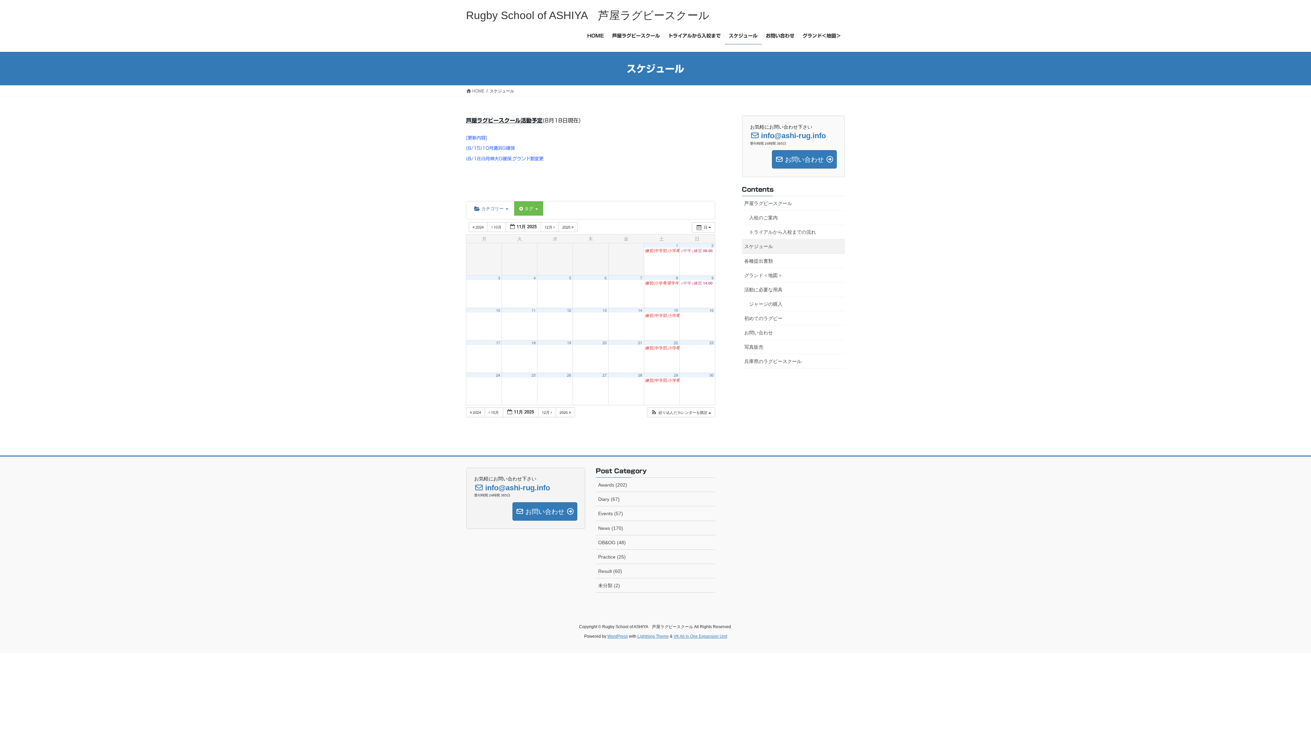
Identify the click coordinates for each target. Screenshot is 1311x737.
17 (498, 342)
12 (569, 310)
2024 (480, 227)
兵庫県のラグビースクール (773, 361)
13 (605, 310)
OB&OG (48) (612, 542)
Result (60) (610, 571)
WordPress (617, 636)
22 (676, 342)
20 (605, 342)
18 (534, 342)
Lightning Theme (653, 636)
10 (498, 310)
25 (534, 375)
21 (640, 342)
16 (711, 310)
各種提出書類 (758, 261)
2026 (567, 227)
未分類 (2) (609, 585)
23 (711, 342)
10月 (498, 227)
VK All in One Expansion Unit (700, 636)
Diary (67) (609, 499)
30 (711, 375)
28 (640, 375)
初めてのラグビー (763, 318)
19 (569, 342)
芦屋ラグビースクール (768, 203)
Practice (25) (612, 557)
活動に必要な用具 (763, 289)
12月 (549, 227)
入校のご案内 (763, 217)
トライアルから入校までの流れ (782, 232)
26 (569, 375)
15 (676, 310)
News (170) (610, 528)
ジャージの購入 (766, 304)
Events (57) (610, 513)
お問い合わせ (758, 332)
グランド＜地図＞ (763, 275)
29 (676, 375)
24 (498, 375)
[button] (681, 412)
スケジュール (758, 246)
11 (534, 310)
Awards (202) (612, 485)
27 (605, 375)
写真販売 (753, 347)
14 (640, 310)
